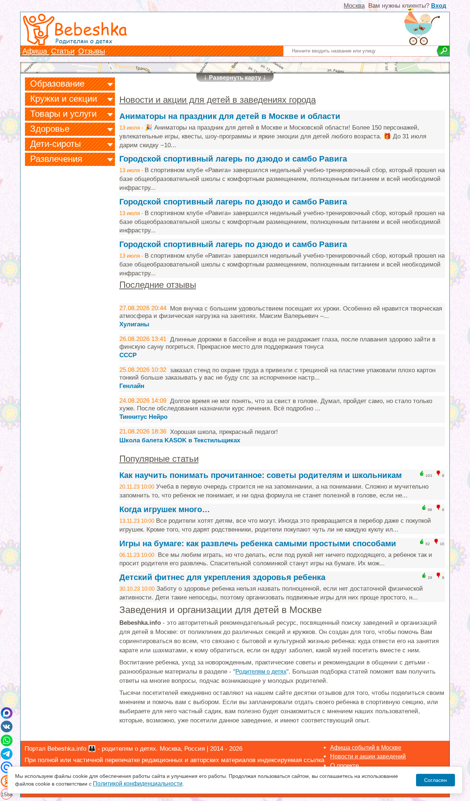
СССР (128, 355)
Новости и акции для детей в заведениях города (217, 100)
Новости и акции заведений (368, 756)
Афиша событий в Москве (365, 747)
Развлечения (56, 159)
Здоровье (49, 129)
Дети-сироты (55, 144)
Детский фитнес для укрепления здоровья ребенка (222, 577)
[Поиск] (443, 51)
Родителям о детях (260, 671)
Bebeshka (90, 28)
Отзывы (91, 51)
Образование (57, 83)
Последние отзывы (157, 285)
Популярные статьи (159, 459)
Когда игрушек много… (164, 509)
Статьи (63, 51)
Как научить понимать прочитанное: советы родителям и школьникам (260, 475)
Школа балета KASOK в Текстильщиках (179, 440)
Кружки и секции (63, 99)
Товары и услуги (63, 114)
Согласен (435, 780)
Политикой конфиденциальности (137, 783)
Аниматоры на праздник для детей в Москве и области (229, 116)
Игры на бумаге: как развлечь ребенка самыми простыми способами (257, 543)
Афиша (35, 51)
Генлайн (131, 386)
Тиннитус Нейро (143, 416)
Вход (438, 6)
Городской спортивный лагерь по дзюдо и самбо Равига (233, 158)
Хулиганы (134, 324)
